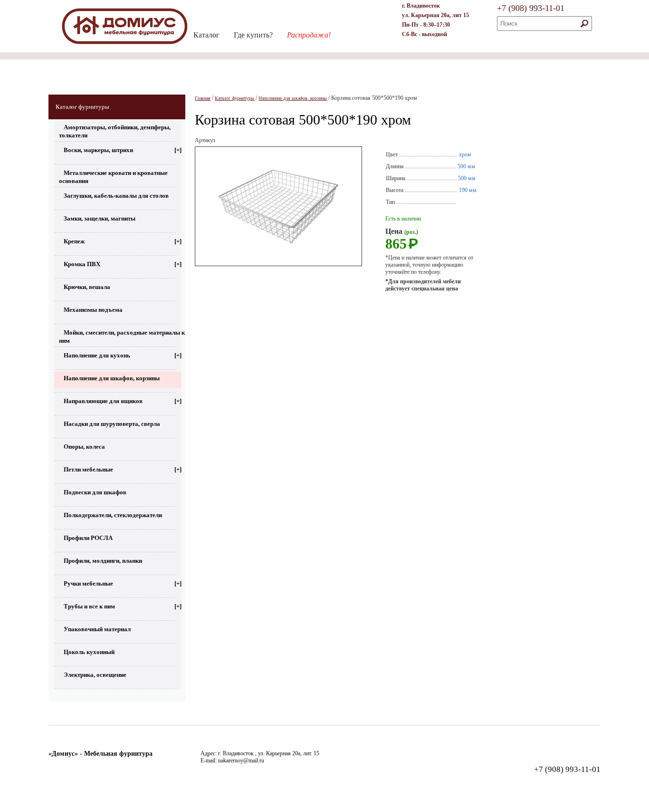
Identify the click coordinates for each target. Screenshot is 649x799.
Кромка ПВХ (122, 264)
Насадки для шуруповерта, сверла (112, 423)
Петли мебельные (122, 469)
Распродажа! (309, 35)
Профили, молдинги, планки (103, 560)
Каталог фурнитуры (82, 106)
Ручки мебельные (122, 583)
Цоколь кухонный (89, 651)
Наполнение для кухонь (122, 355)
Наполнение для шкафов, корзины (112, 378)
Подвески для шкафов (95, 492)
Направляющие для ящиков (122, 400)
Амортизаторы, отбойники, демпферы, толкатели (115, 130)
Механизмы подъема (93, 309)
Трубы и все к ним (122, 606)
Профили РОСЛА (88, 537)
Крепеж (122, 241)
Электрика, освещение (95, 674)
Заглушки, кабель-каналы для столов (116, 195)
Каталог (206, 35)
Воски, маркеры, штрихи (122, 150)
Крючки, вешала (87, 286)
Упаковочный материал (97, 629)
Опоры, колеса (84, 446)
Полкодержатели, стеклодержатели (113, 515)
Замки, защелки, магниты (99, 218)
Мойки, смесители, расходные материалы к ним (122, 335)
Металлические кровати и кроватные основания (113, 176)
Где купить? (253, 35)
